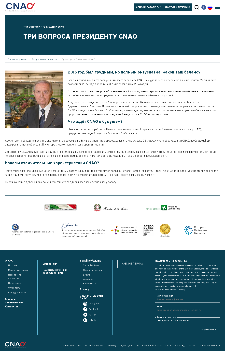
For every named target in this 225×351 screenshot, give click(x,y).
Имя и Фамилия (165, 296)
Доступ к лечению (177, 7)
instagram (93, 303)
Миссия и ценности (18, 270)
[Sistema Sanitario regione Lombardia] (163, 208)
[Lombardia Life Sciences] (124, 230)
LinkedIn (92, 320)
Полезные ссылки (92, 270)
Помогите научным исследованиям (54, 272)
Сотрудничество (17, 292)
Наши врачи (14, 283)
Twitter (92, 315)
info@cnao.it (213, 345)
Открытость (14, 288)
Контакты (11, 306)
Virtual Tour (49, 264)
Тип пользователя (166, 317)
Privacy (84, 289)
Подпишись (208, 329)
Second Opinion (91, 265)
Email (159, 306)
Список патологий (148, 7)
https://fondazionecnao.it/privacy (170, 290)
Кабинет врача (132, 264)
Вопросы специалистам (44, 59)
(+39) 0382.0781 (187, 345)
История (12, 265)
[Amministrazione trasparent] (60, 207)
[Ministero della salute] (111, 208)
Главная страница (17, 59)
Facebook (93, 309)
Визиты (87, 275)
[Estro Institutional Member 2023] (148, 230)
